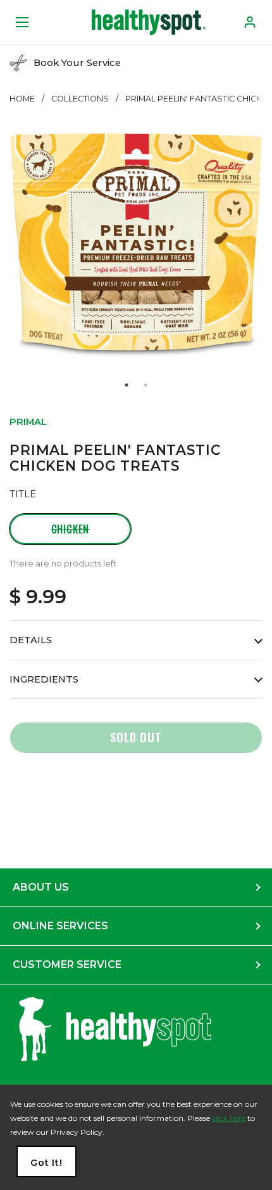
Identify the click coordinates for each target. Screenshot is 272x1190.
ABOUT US (41, 887)
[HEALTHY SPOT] (148, 22)
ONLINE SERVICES (60, 926)
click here (228, 1118)
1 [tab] (126, 385)
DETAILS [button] (30, 640)
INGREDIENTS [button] (43, 679)
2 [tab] (145, 385)
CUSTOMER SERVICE (67, 964)
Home (22, 98)
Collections (80, 98)
